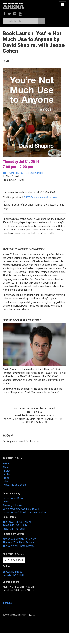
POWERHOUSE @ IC (14, 529)
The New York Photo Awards (19, 546)
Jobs (5, 481)
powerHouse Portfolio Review (19, 538)
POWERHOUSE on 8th (15, 525)
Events (6, 463)
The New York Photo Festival (18, 542)
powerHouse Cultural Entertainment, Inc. (25, 512)
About (6, 467)
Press (6, 477)
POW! (6, 501)
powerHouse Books (13, 498)
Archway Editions (12, 505)
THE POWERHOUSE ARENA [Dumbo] (23, 172)
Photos (7, 470)
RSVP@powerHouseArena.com (41, 197)
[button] (34, 397)
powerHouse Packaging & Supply (21, 508)
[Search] (41, 21)
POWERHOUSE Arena (14, 458)
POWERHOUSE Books (15, 484)
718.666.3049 (15, 560)
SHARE (7, 61)
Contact (7, 474)
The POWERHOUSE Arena (17, 522)
